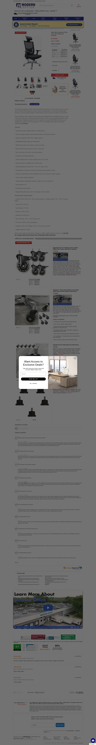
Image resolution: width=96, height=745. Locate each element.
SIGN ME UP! (33, 379)
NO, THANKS (33, 383)
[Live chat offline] (93, 740)
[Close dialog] (75, 358)
